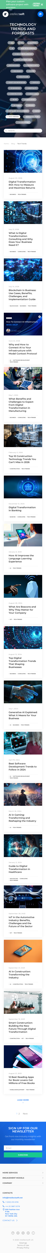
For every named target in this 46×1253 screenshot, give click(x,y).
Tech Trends (14, 117)
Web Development (28, 48)
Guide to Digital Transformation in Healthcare (19, 869)
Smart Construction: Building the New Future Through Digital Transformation (22, 1027)
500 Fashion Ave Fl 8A (12, 1210)
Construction (15, 94)
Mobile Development (23, 54)
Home (6, 144)
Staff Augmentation (17, 82)
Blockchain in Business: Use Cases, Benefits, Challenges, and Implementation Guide (22, 295)
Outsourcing (23, 122)
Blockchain (14, 65)
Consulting (33, 94)
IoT (21, 43)
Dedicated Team (32, 117)
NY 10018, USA (11, 1216)
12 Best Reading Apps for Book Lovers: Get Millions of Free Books (22, 1080)
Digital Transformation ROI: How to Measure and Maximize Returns (22, 184)
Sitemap (23, 1243)
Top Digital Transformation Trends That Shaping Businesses (22, 663)
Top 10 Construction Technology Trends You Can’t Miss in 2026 (22, 459)
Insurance (17, 71)
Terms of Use (23, 1245)
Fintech (35, 82)
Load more (23, 1100)
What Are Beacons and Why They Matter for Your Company (22, 609)
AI (12, 48)
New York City (11, 1214)
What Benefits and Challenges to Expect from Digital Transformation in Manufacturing (21, 404)
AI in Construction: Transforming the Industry (20, 974)
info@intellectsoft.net (13, 1198)
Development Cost (23, 60)
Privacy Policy (23, 1248)
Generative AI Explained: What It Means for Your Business (23, 715)
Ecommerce (15, 88)
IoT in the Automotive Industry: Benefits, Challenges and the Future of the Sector (21, 922)
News (15, 99)
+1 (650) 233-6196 (12, 1202)
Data (37, 111)
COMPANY (7, 1183)
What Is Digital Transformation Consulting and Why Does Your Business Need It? (21, 239)
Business (17, 105)
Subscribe (23, 1155)
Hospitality (32, 88)
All (12, 43)
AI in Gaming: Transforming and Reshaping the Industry (22, 817)
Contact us (8, 1220)
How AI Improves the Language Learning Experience (21, 558)
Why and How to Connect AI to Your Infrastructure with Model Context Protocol (23, 349)
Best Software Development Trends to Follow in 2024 (23, 766)
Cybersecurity (32, 65)
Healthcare (23, 77)
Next (25, 1113)
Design (31, 105)
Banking (33, 43)
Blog (13, 144)
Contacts (8, 1193)
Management (29, 99)
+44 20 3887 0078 (12, 1206)
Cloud (31, 71)
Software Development (18, 111)
